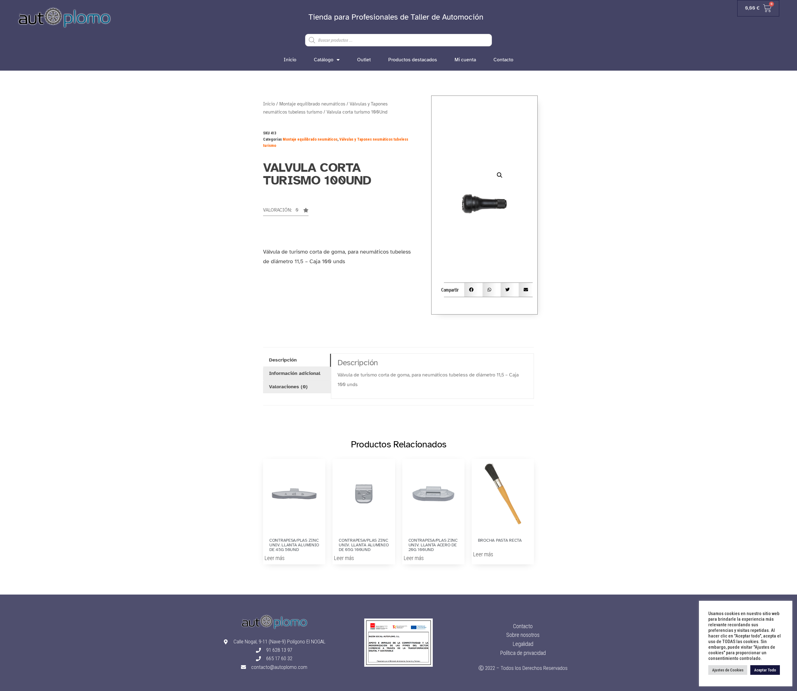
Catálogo (323, 60)
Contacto (503, 60)
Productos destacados (412, 60)
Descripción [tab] (283, 360)
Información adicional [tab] (294, 373)
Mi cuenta (465, 60)
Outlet (364, 60)
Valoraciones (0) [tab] (288, 387)
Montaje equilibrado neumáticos (312, 104)
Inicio (290, 60)
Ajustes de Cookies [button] (727, 670)
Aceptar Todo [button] (765, 670)
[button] (286, 212)
